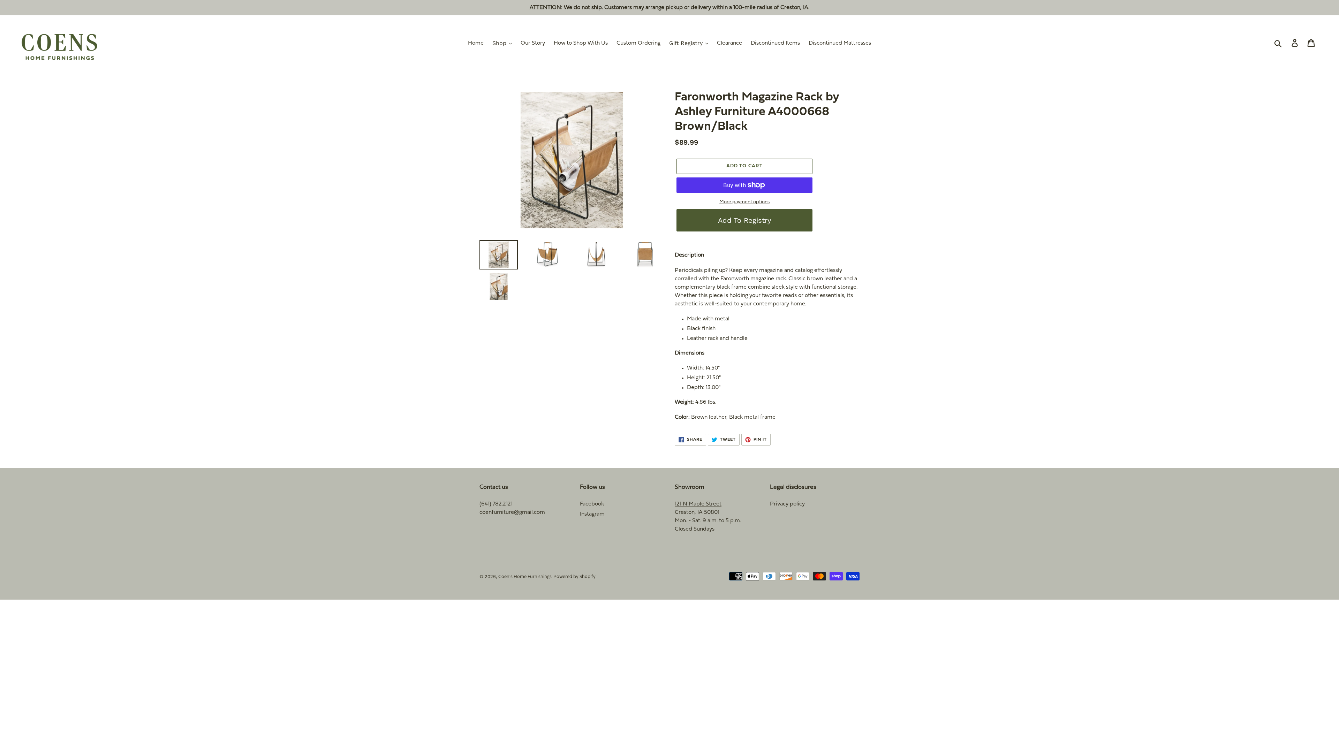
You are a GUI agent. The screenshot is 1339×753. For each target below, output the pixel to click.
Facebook (592, 504)
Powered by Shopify (574, 577)
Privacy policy (787, 504)
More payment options (744, 202)
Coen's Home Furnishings (525, 577)
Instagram (592, 514)
